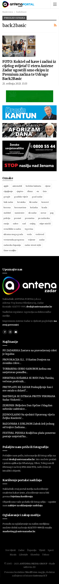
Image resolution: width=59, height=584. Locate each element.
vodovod (40, 234)
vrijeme (31, 240)
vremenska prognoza (14, 240)
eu (38, 191)
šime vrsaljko (10, 250)
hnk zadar (8, 202)
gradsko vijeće (21, 197)
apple (6, 186)
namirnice (19, 213)
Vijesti (42, 550)
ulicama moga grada (13, 234)
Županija (31, 550)
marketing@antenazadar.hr (19, 531)
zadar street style (33, 245)
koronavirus (20, 207)
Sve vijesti (10, 550)
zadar (42, 240)
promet (17, 218)
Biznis (13, 554)
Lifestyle (23, 554)
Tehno (45, 554)
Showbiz (34, 554)
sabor (15, 223)
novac (43, 213)
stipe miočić (45, 223)
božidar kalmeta (33, 186)
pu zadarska (44, 218)
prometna (29, 218)
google (7, 197)
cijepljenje (8, 191)
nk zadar (32, 213)
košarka (34, 207)
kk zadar (33, 202)
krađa (44, 207)
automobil (17, 186)
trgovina (29, 229)
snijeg (33, 223)
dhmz (30, 191)
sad (24, 223)
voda (29, 234)
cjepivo (20, 191)
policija (7, 218)
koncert (45, 202)
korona (7, 207)
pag (52, 213)
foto (45, 191)
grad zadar (37, 197)
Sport (51, 550)
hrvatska (21, 202)
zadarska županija (12, 245)
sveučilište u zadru (12, 229)
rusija (6, 223)
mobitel (7, 213)
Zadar (21, 550)
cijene (48, 186)
